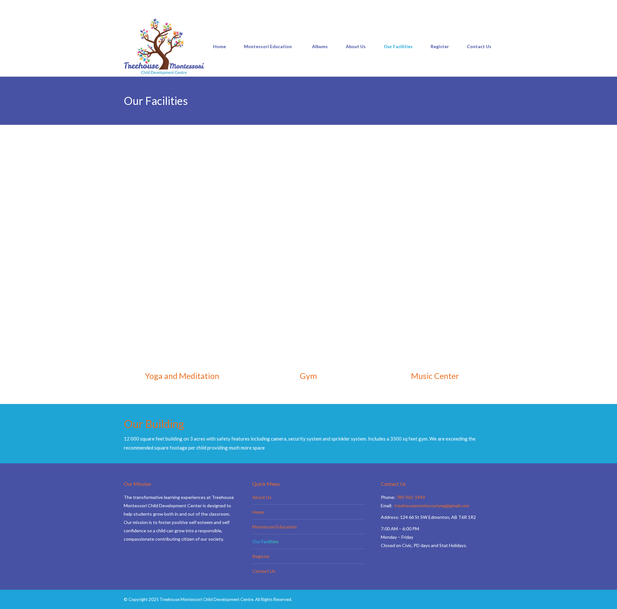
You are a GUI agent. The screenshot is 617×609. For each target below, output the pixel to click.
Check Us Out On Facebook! (278, 5)
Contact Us (263, 571)
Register (261, 556)
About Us (262, 497)
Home (258, 512)
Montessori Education (274, 526)
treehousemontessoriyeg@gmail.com (210, 5)
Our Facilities (265, 541)
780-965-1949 (146, 5)
